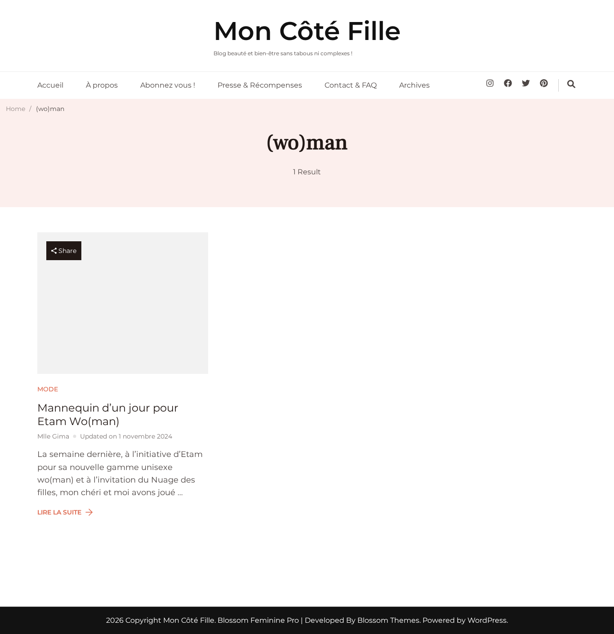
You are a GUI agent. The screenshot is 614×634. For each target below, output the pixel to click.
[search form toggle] (571, 84)
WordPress (487, 620)
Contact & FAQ (351, 85)
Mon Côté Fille (307, 30)
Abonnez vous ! (167, 85)
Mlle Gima (53, 436)
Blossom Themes (387, 620)
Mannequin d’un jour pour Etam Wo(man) (107, 414)
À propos (102, 85)
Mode (47, 389)
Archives (414, 85)
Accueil (50, 85)
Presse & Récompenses (260, 85)
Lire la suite (59, 512)
